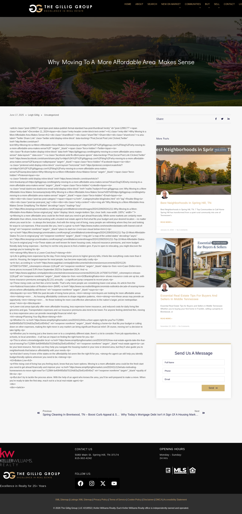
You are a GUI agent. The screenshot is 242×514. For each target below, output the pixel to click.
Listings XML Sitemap (81, 499)
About (139, 4)
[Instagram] (91, 483)
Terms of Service (117, 499)
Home (128, 4)
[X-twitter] (103, 483)
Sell (217, 4)
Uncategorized (51, 115)
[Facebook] (80, 483)
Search (152, 4)
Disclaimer (148, 499)
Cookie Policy (134, 499)
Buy (207, 4)
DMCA (158, 499)
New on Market (171, 4)
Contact (229, 4)
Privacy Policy (101, 499)
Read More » (166, 222)
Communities (193, 4)
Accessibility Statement (175, 499)
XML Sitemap (62, 499)
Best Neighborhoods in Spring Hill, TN (185, 202)
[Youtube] (114, 483)
